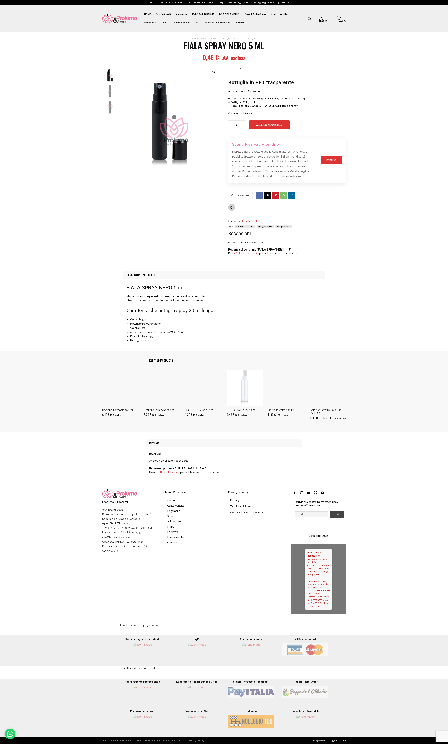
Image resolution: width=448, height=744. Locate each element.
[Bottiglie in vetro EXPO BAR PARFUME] (328, 388)
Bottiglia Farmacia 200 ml (159, 410)
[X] (267, 195)
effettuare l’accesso (246, 253)
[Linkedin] (291, 195)
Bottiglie (226, 38)
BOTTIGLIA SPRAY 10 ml (199, 410)
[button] (309, 18)
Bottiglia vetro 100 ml (281, 410)
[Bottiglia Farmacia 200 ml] (162, 388)
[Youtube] (322, 492)
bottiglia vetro (284, 226)
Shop (203, 38)
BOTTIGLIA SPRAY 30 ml (241, 410)
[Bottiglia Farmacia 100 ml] (120, 388)
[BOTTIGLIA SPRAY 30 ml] (245, 388)
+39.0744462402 (338, 740)
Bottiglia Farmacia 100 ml (117, 410)
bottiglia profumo (245, 226)
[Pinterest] (275, 195)
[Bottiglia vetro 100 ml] (286, 388)
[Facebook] (259, 195)
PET (255, 221)
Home (195, 38)
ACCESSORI (214, 38)
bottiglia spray (265, 226)
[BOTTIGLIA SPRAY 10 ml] (203, 388)
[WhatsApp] (283, 195)
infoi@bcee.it (319, 740)
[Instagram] (301, 492)
